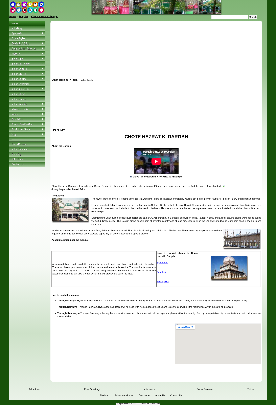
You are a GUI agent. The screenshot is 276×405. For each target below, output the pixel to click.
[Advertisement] (156, 104)
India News (149, 389)
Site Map (104, 395)
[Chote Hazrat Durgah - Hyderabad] (156, 13)
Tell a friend (35, 389)
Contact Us (176, 395)
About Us (160, 395)
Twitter (251, 389)
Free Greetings (92, 389)
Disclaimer (144, 395)
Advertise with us (124, 395)
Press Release (204, 389)
